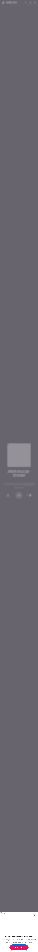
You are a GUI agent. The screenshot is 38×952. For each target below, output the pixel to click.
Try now (19, 948)
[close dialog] (34, 915)
